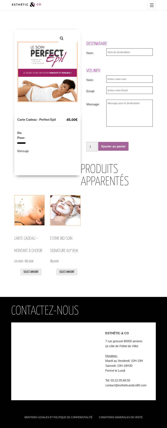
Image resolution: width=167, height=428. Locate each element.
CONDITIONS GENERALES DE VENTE (121, 417)
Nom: (90, 53)
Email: (90, 91)
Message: (93, 104)
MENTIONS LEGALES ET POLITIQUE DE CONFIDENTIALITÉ (58, 417)
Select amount (30, 272)
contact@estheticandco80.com (126, 385)
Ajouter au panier (113, 146)
